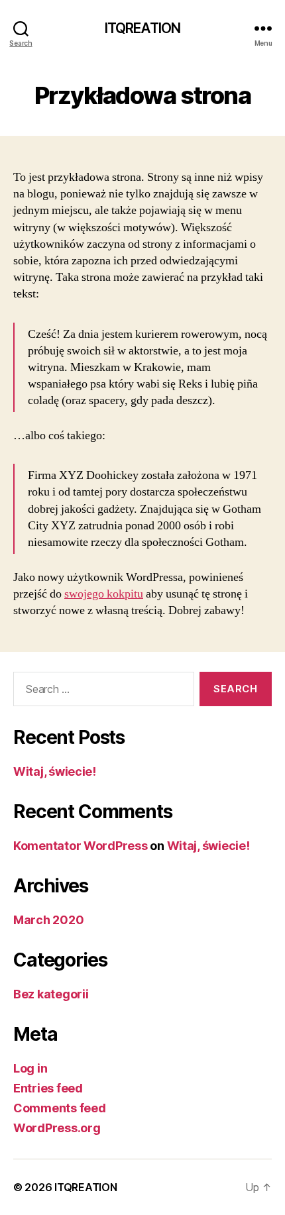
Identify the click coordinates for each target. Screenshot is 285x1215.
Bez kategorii (51, 994)
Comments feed (59, 1108)
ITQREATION (142, 28)
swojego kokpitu (103, 594)
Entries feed (48, 1088)
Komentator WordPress (80, 846)
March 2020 (48, 920)
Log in (30, 1068)
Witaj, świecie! (54, 771)
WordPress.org (57, 1128)
